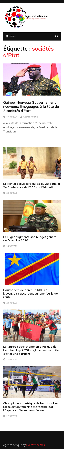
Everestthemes (35, 445)
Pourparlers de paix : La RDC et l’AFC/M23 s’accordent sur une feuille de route (30, 293)
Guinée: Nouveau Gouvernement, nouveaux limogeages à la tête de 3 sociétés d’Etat (31, 106)
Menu (12, 36)
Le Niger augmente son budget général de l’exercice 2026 (30, 238)
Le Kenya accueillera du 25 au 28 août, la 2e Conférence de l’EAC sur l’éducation (31, 185)
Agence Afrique (30, 116)
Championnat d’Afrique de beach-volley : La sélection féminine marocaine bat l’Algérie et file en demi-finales (31, 406)
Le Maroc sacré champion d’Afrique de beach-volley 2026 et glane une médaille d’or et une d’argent (31, 350)
